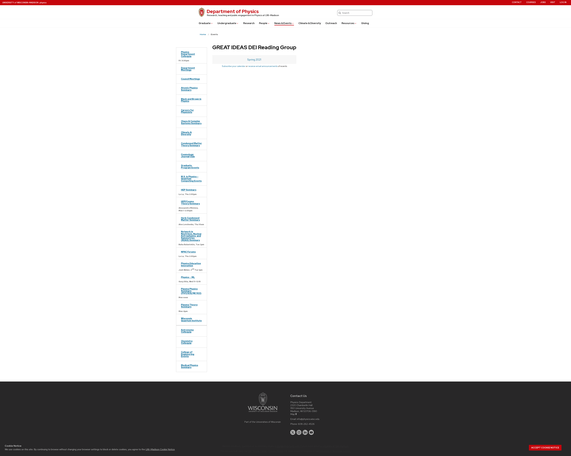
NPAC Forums (188, 251)
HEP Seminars (188, 189)
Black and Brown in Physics (191, 100)
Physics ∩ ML (188, 277)
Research (249, 23)
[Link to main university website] (262, 412)
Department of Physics (233, 11)
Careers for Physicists (187, 111)
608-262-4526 (306, 424)
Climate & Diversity (309, 23)
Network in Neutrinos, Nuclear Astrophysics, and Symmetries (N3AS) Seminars (191, 236)
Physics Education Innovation (191, 264)
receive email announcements (262, 66)
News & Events (283, 23)
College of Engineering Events (187, 354)
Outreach (331, 23)
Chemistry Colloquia (186, 342)
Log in (563, 2)
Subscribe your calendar (233, 66)
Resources (348, 23)
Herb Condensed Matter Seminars (190, 218)
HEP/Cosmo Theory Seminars (190, 202)
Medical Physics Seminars (189, 366)
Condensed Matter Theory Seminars (191, 144)
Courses (531, 2)
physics (43, 2)
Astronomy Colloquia (187, 330)
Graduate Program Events (190, 166)
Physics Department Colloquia (188, 54)
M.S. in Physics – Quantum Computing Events (191, 178)
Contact (517, 2)
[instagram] (299, 432)
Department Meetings (188, 68)
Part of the (262, 421)
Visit (552, 2)
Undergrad (226, 23)
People (263, 23)
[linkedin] (305, 432)
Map (292, 414)
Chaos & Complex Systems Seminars (191, 122)
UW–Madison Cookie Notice (160, 449)
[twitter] (292, 432)
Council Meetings (190, 78)
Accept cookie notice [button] (545, 447)
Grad (205, 23)
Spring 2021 (254, 59)
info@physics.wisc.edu (308, 419)
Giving (365, 23)
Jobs (543, 2)
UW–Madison (20, 2)
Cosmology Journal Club (188, 155)
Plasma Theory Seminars (189, 305)
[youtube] (311, 432)
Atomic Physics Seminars (189, 88)
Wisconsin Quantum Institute (191, 319)
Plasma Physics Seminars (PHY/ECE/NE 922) (191, 291)
